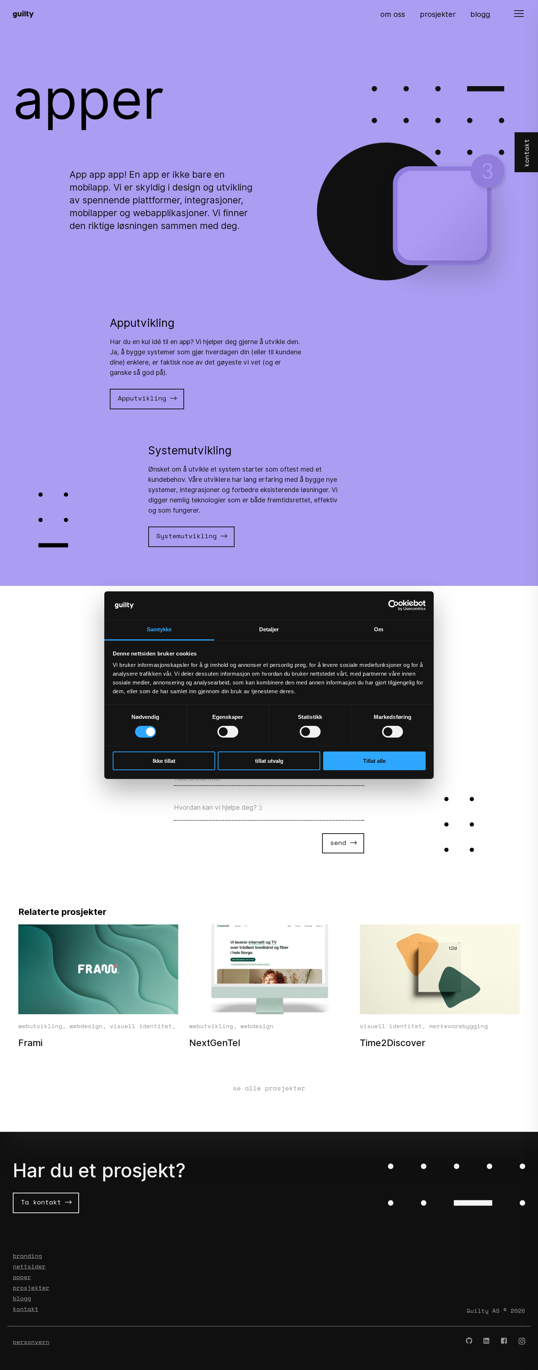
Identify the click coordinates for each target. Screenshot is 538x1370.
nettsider (29, 1266)
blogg (480, 14)
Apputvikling (144, 398)
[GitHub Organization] (469, 1341)
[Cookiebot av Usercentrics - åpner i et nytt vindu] (394, 605)
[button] (519, 14)
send (340, 842)
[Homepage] (26, 14)
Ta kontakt (43, 1202)
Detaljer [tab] (269, 629)
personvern (31, 1341)
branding (27, 1255)
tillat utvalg (269, 761)
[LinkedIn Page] (486, 1341)
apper (22, 1277)
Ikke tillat (164, 761)
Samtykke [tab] (159, 629)
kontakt (25, 1308)
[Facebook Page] (504, 1341)
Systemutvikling (188, 535)
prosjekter (438, 14)
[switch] (227, 732)
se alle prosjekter (269, 1088)
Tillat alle (374, 761)
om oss (392, 14)
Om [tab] (378, 629)
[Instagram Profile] (522, 1341)
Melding (184, 796)
